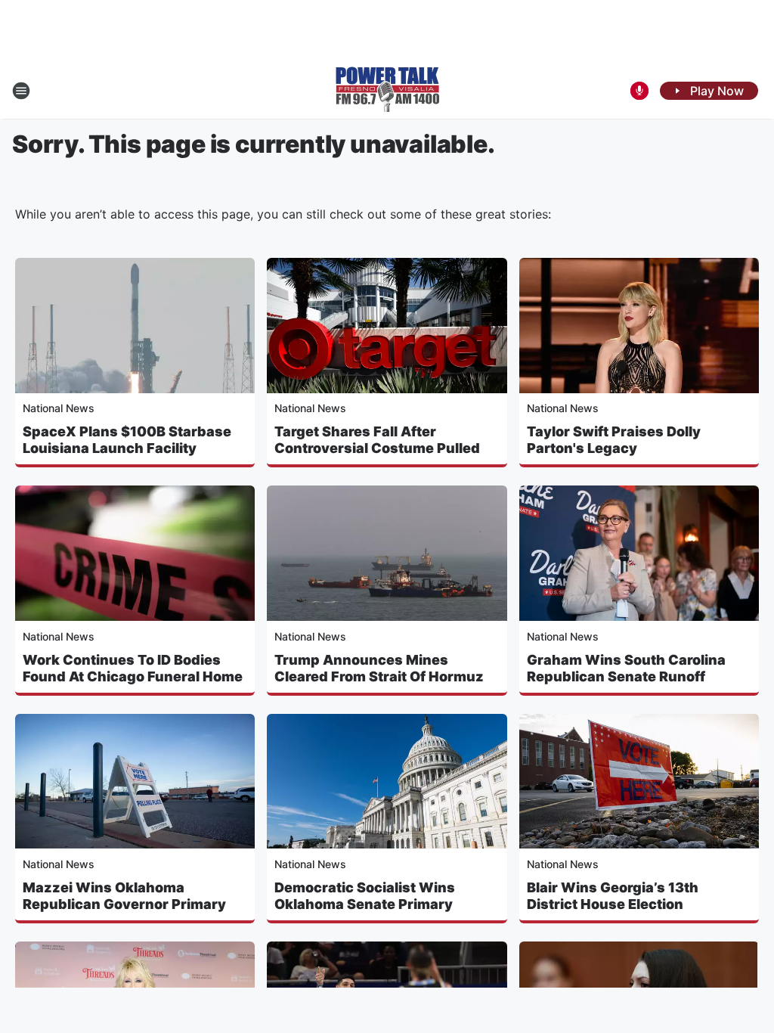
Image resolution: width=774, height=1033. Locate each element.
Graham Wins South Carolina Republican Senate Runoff (626, 668)
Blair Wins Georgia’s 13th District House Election (612, 895)
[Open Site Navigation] (21, 91)
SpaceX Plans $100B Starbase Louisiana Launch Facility (127, 439)
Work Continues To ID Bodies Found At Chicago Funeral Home (133, 668)
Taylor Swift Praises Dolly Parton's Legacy (614, 439)
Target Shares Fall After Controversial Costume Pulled (377, 439)
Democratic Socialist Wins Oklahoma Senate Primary (364, 895)
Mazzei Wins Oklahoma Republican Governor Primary (124, 895)
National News (58, 408)
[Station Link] (387, 91)
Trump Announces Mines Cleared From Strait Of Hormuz (379, 668)
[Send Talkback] (639, 91)
